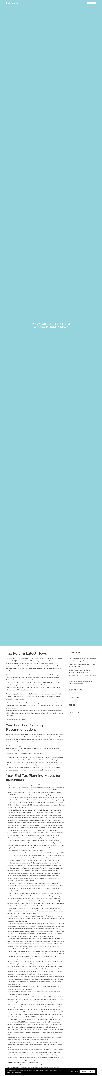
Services (45, 3)
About (52, 3)
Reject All (84, 1071)
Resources (60, 3)
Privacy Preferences (74, 1071)
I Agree (91, 1071)
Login (82, 3)
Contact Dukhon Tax (72, 3)
